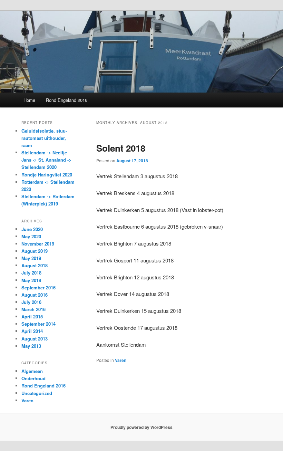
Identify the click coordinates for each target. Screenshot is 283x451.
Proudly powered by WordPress (141, 427)
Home (29, 100)
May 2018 (31, 280)
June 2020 (32, 229)
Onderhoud (33, 378)
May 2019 (31, 258)
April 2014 (32, 331)
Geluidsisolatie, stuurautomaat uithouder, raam (44, 137)
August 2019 (34, 251)
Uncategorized (36, 393)
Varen (120, 360)
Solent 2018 (120, 148)
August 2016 (34, 294)
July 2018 (31, 272)
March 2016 (33, 309)
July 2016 (31, 302)
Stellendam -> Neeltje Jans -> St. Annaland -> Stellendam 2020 (46, 159)
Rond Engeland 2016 (66, 100)
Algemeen (32, 371)
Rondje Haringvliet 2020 (46, 174)
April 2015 (32, 316)
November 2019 (37, 243)
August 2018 (34, 265)
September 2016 (38, 287)
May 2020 (31, 236)
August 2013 (34, 338)
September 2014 (38, 323)
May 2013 (31, 346)
